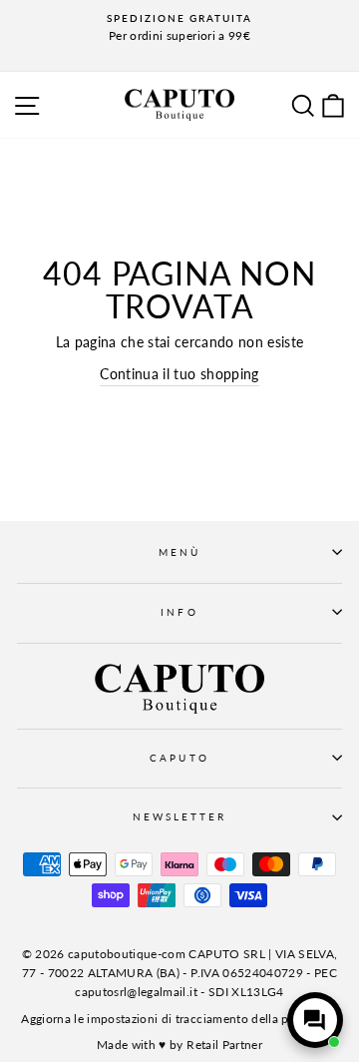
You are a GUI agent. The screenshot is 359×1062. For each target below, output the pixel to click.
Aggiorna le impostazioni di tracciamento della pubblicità (179, 1018)
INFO (179, 612)
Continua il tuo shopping (179, 374)
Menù (179, 552)
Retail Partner (224, 1044)
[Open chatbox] (315, 1020)
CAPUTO (179, 758)
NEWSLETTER (180, 816)
